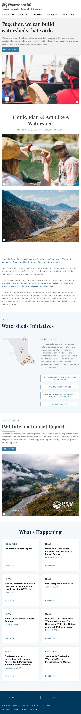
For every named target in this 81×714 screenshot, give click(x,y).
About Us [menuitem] (16, 705)
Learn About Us (10, 50)
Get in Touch (68, 14)
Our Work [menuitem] (25, 705)
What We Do (8, 14)
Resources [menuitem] (35, 705)
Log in (35, 709)
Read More (9, 449)
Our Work (37, 14)
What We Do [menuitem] (6, 705)
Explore (11, 697)
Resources (52, 14)
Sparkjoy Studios (26, 709)
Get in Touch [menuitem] (47, 705)
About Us (22, 14)
